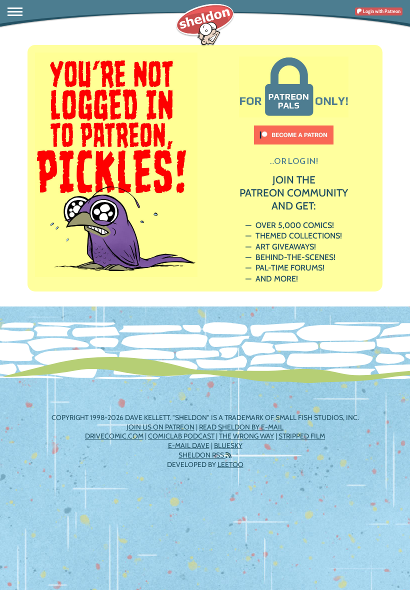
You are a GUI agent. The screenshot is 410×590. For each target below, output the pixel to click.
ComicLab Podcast (181, 436)
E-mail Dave (189, 445)
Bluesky (228, 445)
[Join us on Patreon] (294, 130)
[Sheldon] (205, 25)
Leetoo (231, 464)
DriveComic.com (114, 436)
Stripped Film (301, 436)
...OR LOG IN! (294, 161)
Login (381, 11)
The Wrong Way (246, 436)
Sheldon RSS (202, 455)
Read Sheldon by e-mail (241, 427)
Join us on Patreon (160, 427)
